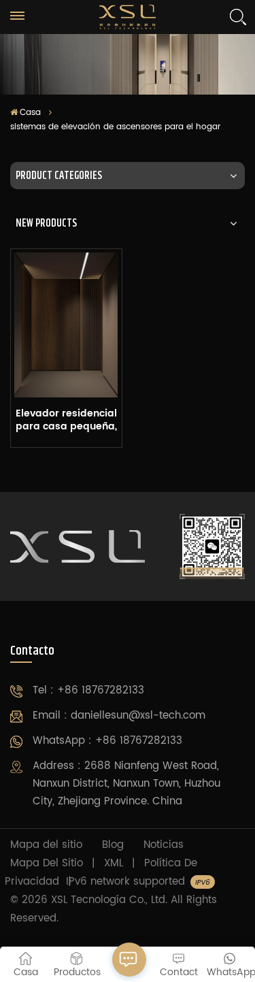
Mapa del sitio (46, 844)
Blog (113, 844)
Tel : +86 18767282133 (88, 690)
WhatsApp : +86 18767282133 (107, 740)
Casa (30, 112)
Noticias (163, 844)
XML (113, 863)
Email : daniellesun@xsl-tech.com (119, 715)
